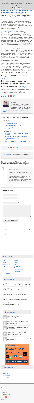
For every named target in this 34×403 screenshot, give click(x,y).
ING (15, 264)
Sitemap (3, 387)
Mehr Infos (19, 7)
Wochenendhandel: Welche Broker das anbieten (15, 294)
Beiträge (3, 397)
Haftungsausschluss (5, 394)
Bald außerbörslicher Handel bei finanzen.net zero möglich (16, 11)
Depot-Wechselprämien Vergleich (13, 128)
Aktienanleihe (5, 371)
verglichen (26, 86)
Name (19, 194)
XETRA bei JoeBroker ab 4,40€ (11, 304)
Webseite (20, 203)
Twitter (2, 399)
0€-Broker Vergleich (10, 127)
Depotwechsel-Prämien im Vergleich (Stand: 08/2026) (17, 285)
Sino (3, 271)
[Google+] (11, 96)
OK (13, 7)
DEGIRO (4, 262)
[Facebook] (8, 96)
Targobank (17, 271)
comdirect (17, 260)
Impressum (3, 390)
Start (3, 154)
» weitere (4, 379)
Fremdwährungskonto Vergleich (13, 125)
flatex (15, 262)
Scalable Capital (18, 269)
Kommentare (11, 312)
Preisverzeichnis (11, 31)
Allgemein (8, 154)
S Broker (4, 269)
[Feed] (14, 147)
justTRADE (17, 267)
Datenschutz (4, 392)
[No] (32, 5)
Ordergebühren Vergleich (11, 123)
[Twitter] (14, 96)
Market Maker (6, 375)
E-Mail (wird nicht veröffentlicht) (12, 201)
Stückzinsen (5, 377)
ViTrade (16, 273)
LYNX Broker (5, 267)
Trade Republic (6, 273)
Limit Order (5, 373)
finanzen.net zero (7, 264)
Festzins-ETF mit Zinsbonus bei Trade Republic (15, 299)
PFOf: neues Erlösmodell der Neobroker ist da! (15, 289)
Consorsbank (5, 260)
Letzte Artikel (9, 279)
